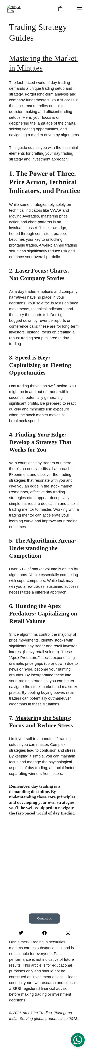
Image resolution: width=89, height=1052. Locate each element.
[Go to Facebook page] (44, 933)
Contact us (44, 918)
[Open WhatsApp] (78, 1040)
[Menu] (79, 9)
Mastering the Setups (42, 717)
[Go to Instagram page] (68, 933)
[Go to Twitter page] (21, 933)
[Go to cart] (60, 9)
